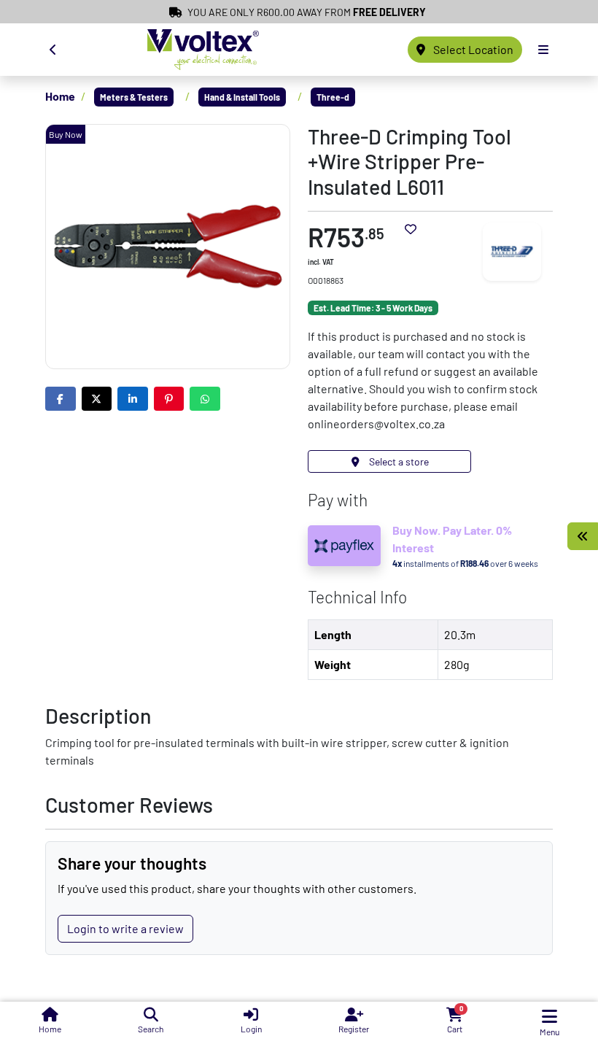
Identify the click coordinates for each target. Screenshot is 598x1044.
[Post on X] (97, 399)
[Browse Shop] (582, 536)
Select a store (398, 461)
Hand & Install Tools (242, 97)
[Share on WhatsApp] (205, 399)
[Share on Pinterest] (169, 399)
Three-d (333, 97)
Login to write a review (125, 928)
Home (60, 96)
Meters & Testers (134, 97)
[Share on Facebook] (60, 399)
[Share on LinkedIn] (132, 399)
